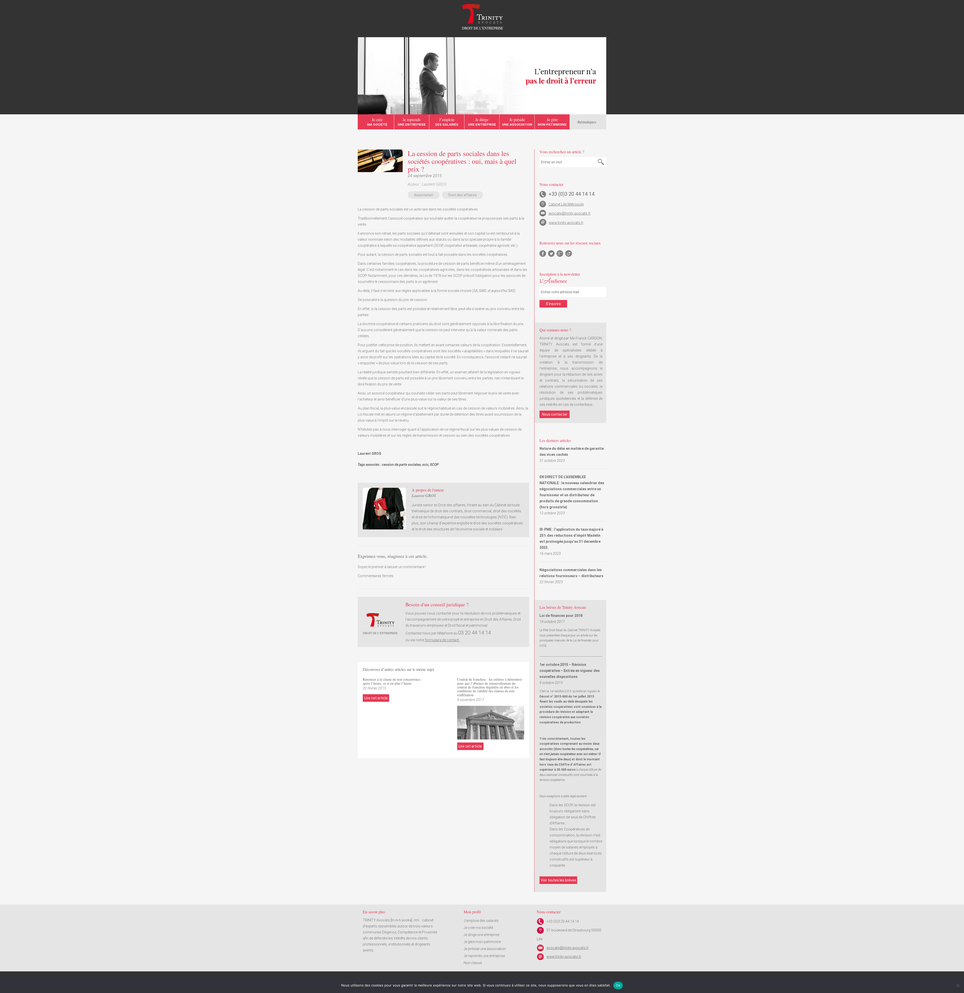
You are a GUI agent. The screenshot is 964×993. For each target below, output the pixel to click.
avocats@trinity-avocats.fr (570, 213)
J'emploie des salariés (481, 921)
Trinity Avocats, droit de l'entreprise (482, 17)
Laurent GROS (434, 184)
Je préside (517, 121)
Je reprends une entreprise (484, 956)
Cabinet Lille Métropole (566, 204)
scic (425, 465)
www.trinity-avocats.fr (566, 223)
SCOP (434, 465)
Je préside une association (485, 949)
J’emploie (446, 121)
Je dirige (482, 121)
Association (423, 195)
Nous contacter (554, 414)
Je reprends (412, 121)
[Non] (957, 985)
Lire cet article (376, 698)
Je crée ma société (478, 928)
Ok (618, 985)
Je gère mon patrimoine (482, 942)
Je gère (552, 121)
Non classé (473, 963)
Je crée (377, 121)
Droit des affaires (462, 195)
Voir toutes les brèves (558, 880)
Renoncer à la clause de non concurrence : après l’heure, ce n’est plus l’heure (392, 681)
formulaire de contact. (442, 640)
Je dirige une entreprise (481, 935)
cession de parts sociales (401, 465)
